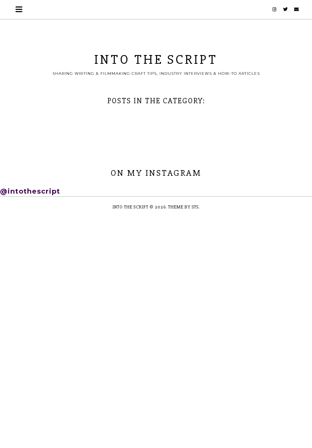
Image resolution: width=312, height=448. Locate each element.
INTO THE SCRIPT (156, 60)
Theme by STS (183, 207)
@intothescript (30, 191)
